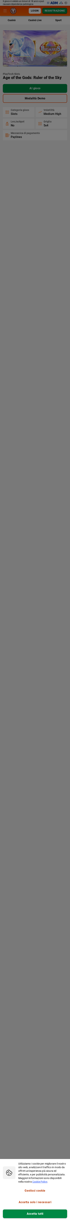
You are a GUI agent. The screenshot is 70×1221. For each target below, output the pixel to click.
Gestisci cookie (35, 1190)
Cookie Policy (39, 1181)
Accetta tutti (35, 1213)
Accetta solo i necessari (35, 1202)
